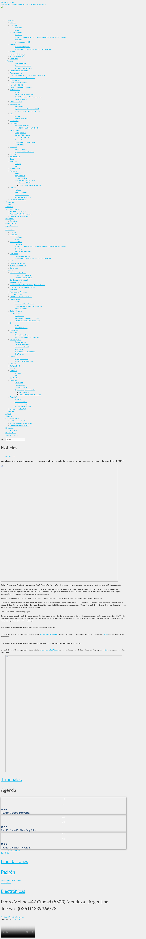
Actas (17, 30)
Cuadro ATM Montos (22, 135)
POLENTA (16, 919)
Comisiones (9, 202)
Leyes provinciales (21, 149)
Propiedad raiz (20, 176)
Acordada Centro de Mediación (21, 214)
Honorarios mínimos (22, 125)
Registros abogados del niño (25, 180)
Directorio (13, 25)
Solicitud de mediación (18, 211)
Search (3, 439)
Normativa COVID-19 (17, 85)
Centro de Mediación (12, 209)
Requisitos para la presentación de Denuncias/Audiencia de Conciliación (40, 37)
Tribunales (9, 207)
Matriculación (15, 90)
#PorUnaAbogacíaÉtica (18, 56)
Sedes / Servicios (16, 102)
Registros (13, 171)
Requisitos (18, 92)
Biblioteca (13, 161)
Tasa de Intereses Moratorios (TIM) (27, 111)
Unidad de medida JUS (18, 199)
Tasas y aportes (15, 130)
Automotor (19, 173)
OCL (11, 114)
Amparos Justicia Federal (23, 68)
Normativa (18, 39)
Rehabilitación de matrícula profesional (28, 97)
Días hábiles (14, 121)
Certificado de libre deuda (19, 71)
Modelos (18, 190)
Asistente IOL (15, 80)
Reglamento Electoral (17, 54)
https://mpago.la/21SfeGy (49, 634)
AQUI (106, 634)
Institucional (9, 20)
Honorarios (14, 123)
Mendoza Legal (10, 223)
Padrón (12, 51)
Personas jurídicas (21, 178)
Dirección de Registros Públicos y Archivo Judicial (27, 75)
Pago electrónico (16, 73)
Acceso (17, 116)
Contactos (14, 59)
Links (16, 166)
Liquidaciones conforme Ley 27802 (27, 109)
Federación (14, 44)
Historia (13, 23)
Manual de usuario (21, 118)
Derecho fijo (19, 140)
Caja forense (19, 145)
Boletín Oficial (15, 168)
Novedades (9, 219)
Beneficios (14, 221)
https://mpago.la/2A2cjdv (49, 650)
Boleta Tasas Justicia (22, 137)
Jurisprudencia (15, 157)
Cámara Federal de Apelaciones (21, 87)
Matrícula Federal (21, 99)
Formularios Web (21, 192)
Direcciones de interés (18, 63)
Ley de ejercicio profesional (24, 94)
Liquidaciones (15, 104)
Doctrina (13, 154)
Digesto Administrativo (23, 197)
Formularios (14, 188)
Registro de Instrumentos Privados (22, 78)
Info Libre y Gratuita (22, 195)
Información (9, 61)
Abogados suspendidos (23, 42)
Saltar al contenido (7, 2)
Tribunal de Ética (16, 32)
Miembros (18, 28)
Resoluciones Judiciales (18, 82)
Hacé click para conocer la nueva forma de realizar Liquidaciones (23, 4)
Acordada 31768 (25, 183)
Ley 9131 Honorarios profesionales (27, 128)
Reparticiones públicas (23, 66)
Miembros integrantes (22, 47)
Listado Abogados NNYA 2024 (30, 185)
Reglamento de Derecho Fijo (25, 142)
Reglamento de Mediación (19, 216)
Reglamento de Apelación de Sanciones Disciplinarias (33, 49)
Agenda (8, 204)
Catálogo (18, 164)
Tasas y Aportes (20, 133)
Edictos (12, 159)
